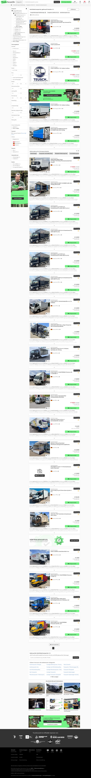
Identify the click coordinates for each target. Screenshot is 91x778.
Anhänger (18, 29)
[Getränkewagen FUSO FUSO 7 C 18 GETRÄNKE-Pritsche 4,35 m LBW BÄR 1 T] (39, 378)
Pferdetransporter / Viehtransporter (37, 674)
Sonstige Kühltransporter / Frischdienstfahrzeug (57, 664)
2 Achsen (15, 126)
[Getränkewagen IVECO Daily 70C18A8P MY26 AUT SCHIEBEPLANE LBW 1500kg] (39, 134)
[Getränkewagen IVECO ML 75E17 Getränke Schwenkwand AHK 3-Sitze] (39, 519)
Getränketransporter (20, 15)
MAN (14, 59)
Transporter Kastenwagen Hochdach (71, 674)
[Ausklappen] (54, 40)
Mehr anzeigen (54, 676)
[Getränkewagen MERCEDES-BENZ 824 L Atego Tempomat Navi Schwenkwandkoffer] (39, 330)
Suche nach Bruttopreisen (18, 77)
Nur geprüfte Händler (17, 167)
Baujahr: (13, 81)
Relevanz (73, 9)
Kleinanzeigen (16, 157)
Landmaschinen (17, 38)
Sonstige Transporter (51, 672)
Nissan (14, 62)
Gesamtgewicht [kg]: (15, 115)
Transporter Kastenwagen (69, 672)
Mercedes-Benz (16, 52)
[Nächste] (48, 27)
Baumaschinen (17, 35)
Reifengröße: (14, 119)
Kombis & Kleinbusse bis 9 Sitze (21, 24)
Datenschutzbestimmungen (36, 775)
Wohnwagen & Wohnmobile (19, 40)
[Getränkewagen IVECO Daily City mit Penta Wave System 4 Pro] (39, 496)
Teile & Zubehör (67, 664)
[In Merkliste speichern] (78, 21)
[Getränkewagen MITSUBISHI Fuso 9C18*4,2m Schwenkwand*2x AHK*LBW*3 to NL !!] (39, 212)
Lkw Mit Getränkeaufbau (35, 669)
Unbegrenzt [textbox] (16, 139)
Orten (14, 64)
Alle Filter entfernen (35, 14)
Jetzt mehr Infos (74, 540)
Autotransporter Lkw (34, 667)
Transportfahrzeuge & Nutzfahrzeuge (17, 11)
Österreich (17, 141)
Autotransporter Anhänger (35, 664)
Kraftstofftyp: (14, 100)
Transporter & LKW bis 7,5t (21, 13)
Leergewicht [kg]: (15, 105)
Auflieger (17, 30)
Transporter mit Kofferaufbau (19, 19)
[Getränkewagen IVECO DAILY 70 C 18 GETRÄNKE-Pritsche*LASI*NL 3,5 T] (39, 628)
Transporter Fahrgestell (69, 669)
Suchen (57, 2)
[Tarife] (19, 186)
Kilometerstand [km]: (15, 86)
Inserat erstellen (18, 198)
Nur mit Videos (16, 165)
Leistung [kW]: (14, 91)
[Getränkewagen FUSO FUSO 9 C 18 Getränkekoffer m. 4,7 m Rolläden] (39, 307)
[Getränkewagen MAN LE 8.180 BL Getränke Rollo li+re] (39, 557)
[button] (89, 2)
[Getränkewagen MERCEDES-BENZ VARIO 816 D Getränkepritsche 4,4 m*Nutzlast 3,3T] (39, 604)
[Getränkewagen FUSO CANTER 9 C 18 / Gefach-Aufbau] (39, 74)
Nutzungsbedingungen (47, 775)
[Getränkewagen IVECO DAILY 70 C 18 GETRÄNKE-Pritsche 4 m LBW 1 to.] (39, 580)
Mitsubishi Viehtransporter (61, 153)
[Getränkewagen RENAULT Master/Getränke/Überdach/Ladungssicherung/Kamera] (39, 448)
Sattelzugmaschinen (20, 32)
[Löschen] (45, 12)
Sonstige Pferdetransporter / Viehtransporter (56, 669)
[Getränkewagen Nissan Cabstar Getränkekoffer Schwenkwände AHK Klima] (39, 401)
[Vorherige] (30, 27)
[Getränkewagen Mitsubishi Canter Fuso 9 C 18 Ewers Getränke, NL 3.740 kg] (39, 354)
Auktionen (15, 158)
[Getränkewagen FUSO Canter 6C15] (39, 50)
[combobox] (19, 139)
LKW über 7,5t (19, 27)
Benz (14, 51)
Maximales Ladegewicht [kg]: (17, 110)
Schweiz (17, 145)
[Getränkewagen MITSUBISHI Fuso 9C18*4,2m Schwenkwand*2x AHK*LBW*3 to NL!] (39, 259)
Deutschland (18, 143)
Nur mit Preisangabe (17, 79)
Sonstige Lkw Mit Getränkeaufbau (54, 667)
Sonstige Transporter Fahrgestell (54, 674)
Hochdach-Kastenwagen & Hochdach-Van (21, 21)
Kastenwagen (20, 16)
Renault (15, 65)
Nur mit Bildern (16, 164)
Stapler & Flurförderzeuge (19, 36)
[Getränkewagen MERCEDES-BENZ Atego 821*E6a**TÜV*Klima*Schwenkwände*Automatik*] (39, 165)
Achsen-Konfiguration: (16, 125)
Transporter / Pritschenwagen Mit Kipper (72, 667)
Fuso (14, 54)
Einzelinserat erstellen (52, 724)
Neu (14, 150)
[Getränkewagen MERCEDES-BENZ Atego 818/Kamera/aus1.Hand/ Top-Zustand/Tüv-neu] (39, 26)
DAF (14, 60)
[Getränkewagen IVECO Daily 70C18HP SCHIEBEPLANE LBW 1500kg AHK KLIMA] (39, 188)
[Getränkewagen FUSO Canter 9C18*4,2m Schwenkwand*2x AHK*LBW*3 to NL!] (39, 236)
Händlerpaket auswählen (52, 95)
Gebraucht (16, 151)
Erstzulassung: (14, 95)
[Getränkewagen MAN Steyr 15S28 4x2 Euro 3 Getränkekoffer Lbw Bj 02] (39, 425)
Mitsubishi (15, 57)
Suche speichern (55, 644)
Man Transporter (33, 672)
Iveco (14, 56)
